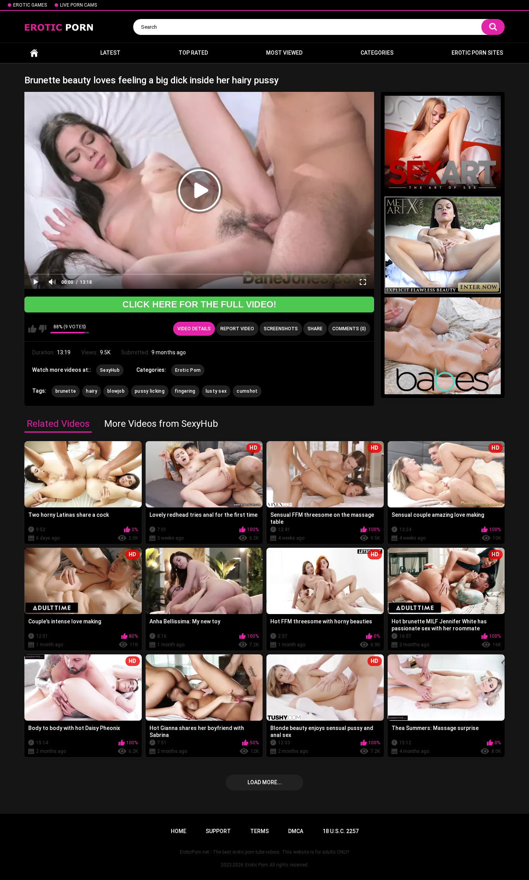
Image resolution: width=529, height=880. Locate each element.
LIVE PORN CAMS (78, 5)
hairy (91, 391)
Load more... (264, 782)
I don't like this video (42, 329)
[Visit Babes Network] (443, 345)
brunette (65, 391)
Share (315, 328)
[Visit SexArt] (443, 144)
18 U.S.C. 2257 (341, 831)
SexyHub (110, 370)
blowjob (116, 391)
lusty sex (216, 391)
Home (34, 53)
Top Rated (193, 53)
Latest (110, 53)
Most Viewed (284, 53)
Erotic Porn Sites (477, 53)
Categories (377, 53)
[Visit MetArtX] (443, 245)
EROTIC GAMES (30, 5)
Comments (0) (349, 328)
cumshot (247, 391)
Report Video (237, 328)
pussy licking (150, 391)
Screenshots (281, 328)
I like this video (32, 329)
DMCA (295, 831)
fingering (185, 391)
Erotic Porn (188, 370)
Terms (259, 831)
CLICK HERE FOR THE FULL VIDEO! (199, 304)
